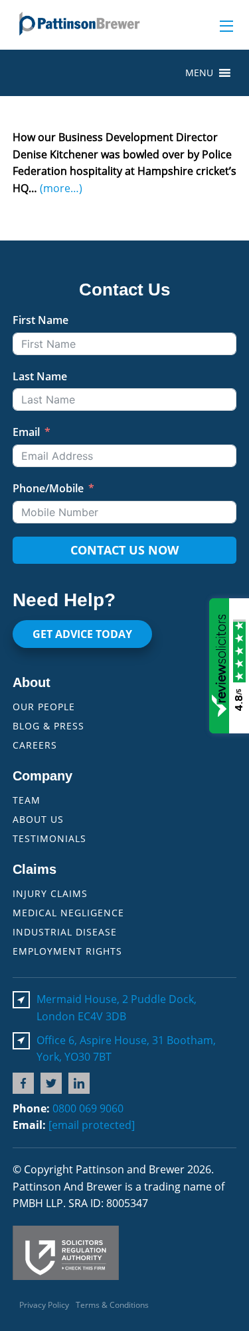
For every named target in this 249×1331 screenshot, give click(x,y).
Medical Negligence (68, 912)
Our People (44, 706)
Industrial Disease (65, 932)
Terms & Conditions (112, 1304)
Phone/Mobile (48, 488)
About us (38, 819)
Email (26, 432)
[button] (199, 73)
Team (27, 800)
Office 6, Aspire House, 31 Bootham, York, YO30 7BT (126, 1049)
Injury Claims (50, 893)
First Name (40, 320)
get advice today (82, 634)
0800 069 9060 (88, 1108)
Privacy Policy (44, 1304)
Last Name (40, 376)
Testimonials (49, 838)
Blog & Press (48, 725)
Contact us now (124, 550)
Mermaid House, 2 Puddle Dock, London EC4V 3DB (117, 1008)
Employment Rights (67, 951)
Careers (35, 745)
